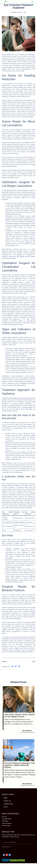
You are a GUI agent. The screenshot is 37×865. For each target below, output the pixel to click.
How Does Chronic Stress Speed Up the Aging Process (19, 715)
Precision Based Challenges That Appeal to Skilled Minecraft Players (19, 765)
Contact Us (7, 801)
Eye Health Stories (6, 819)
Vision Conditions (6, 825)
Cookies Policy (8, 804)
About (5, 798)
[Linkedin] (9, 855)
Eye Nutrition (5, 821)
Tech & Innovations (7, 823)
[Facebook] (4, 855)
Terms (6, 807)
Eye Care (4, 816)
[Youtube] (7, 855)
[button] (13, 666)
